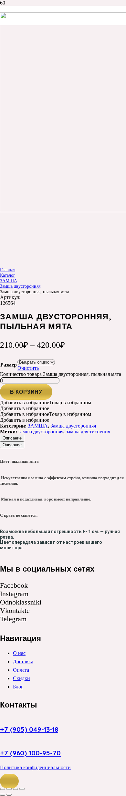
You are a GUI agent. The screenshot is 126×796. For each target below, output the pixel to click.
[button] (9, 781)
